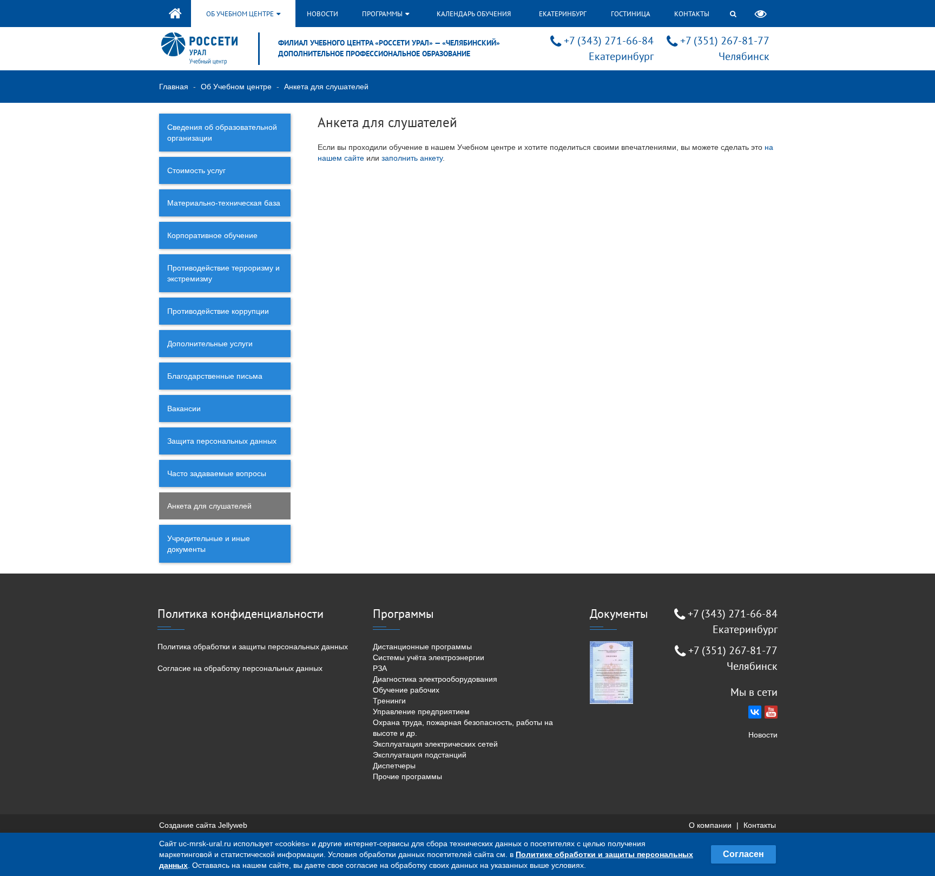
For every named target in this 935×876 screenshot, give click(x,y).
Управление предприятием (421, 711)
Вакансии (184, 408)
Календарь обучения (474, 13)
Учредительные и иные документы (208, 544)
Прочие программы (407, 776)
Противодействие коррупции (218, 311)
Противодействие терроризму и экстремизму (223, 273)
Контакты (691, 13)
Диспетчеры (394, 765)
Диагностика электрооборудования (435, 679)
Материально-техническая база (223, 203)
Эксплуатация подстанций (419, 754)
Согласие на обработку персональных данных (239, 668)
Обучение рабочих (406, 690)
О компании (710, 825)
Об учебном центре (240, 13)
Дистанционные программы (422, 646)
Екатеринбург (563, 13)
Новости (322, 13)
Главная (173, 86)
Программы (383, 13)
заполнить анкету (412, 158)
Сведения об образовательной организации (222, 132)
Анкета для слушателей (209, 506)
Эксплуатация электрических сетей (435, 744)
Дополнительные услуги (210, 343)
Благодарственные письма (214, 376)
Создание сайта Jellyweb (203, 825)
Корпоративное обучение (212, 235)
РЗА (380, 668)
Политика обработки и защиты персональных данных (252, 646)
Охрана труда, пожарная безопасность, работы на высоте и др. (463, 727)
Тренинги (389, 700)
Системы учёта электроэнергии (428, 657)
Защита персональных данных (221, 441)
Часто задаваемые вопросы (216, 473)
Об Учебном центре (236, 86)
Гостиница (630, 13)
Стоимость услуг (196, 170)
